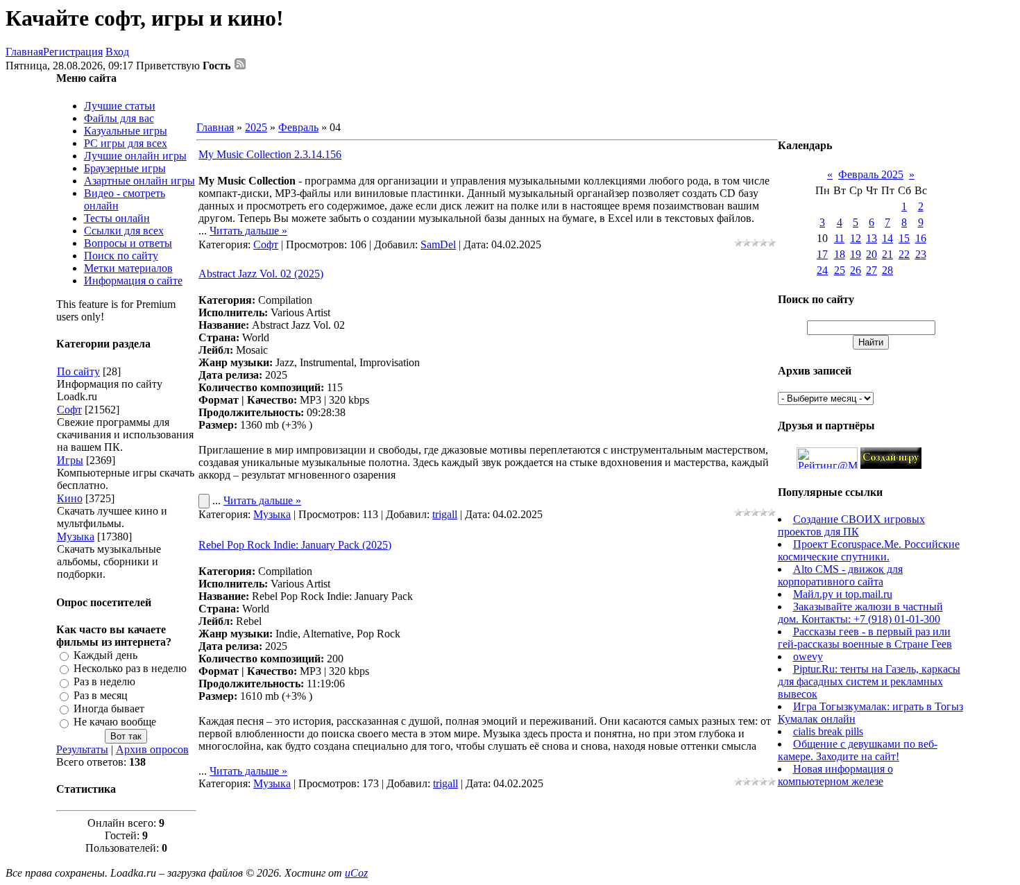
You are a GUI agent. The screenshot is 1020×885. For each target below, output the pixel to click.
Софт (69, 409)
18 (839, 254)
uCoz (356, 873)
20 (871, 254)
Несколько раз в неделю (130, 668)
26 (855, 270)
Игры (70, 460)
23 (920, 254)
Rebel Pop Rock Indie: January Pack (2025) (294, 545)
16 (920, 238)
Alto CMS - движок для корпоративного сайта (840, 575)
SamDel (438, 244)
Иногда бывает (109, 708)
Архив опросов (152, 749)
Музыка (75, 536)
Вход (117, 52)
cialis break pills (828, 731)
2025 (256, 127)
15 (904, 238)
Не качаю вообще (115, 722)
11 (839, 238)
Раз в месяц (101, 695)
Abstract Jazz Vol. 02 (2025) (260, 274)
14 (887, 238)
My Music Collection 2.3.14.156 (269, 154)
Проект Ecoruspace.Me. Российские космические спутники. (869, 550)
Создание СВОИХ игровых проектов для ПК (851, 525)
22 (904, 254)
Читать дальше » (248, 231)
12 (855, 238)
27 (871, 270)
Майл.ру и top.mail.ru (842, 594)
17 (822, 254)
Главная (24, 52)
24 (822, 270)
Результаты (82, 749)
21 (887, 254)
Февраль (298, 127)
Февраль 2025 (870, 174)
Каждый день (105, 655)
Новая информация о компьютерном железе (835, 775)
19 (855, 254)
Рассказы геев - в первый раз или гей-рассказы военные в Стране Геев (865, 638)
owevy (808, 656)
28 (887, 270)
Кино (70, 498)
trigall (444, 514)
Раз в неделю (104, 682)
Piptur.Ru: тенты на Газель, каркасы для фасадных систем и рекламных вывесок (869, 681)
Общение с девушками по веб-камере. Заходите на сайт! (857, 750)
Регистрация (73, 52)
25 (839, 270)
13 (871, 238)
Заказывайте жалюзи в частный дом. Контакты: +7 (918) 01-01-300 (860, 613)
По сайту (78, 371)
